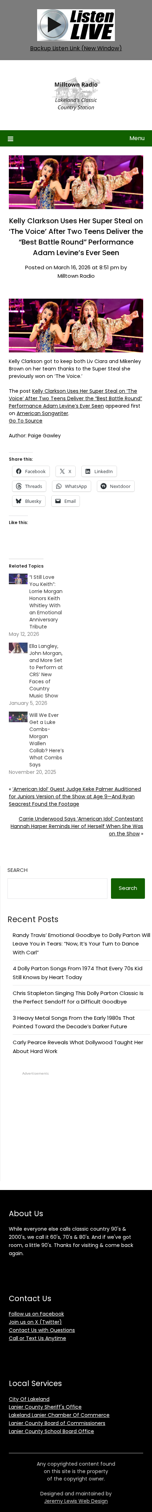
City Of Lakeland (29, 1399)
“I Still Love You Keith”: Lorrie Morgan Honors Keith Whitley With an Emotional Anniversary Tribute (46, 602)
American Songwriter (42, 413)
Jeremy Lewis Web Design (76, 1501)
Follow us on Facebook (36, 1313)
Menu (137, 138)
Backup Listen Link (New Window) (76, 48)
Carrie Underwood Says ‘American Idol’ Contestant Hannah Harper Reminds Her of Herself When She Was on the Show (77, 826)
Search (17, 870)
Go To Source (25, 420)
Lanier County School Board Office (51, 1431)
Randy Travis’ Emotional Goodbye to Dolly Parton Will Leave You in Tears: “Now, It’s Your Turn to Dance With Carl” (81, 943)
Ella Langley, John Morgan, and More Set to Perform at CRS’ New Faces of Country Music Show (46, 671)
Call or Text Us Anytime (37, 1338)
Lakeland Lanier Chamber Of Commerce (59, 1415)
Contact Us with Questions (42, 1330)
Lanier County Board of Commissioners (57, 1423)
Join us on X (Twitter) (35, 1322)
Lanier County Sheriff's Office (45, 1406)
